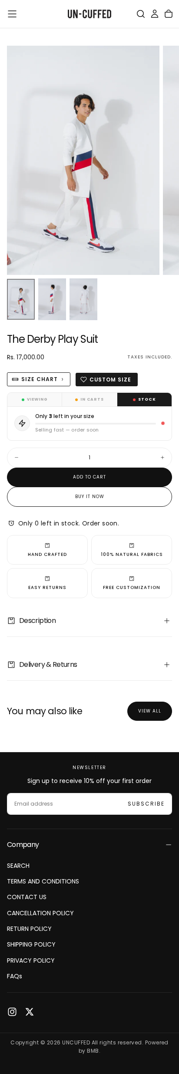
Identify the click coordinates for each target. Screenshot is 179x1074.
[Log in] (154, 14)
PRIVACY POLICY (31, 960)
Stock (147, 399)
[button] (12, 14)
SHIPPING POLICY (31, 944)
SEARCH (18, 865)
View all (149, 711)
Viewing (37, 399)
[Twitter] (29, 1012)
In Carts (92, 399)
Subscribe (146, 803)
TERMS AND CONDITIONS (43, 881)
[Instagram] (12, 1012)
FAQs (14, 976)
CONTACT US (26, 897)
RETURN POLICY (29, 928)
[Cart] (168, 14)
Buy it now (89, 496)
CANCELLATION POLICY (40, 913)
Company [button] (23, 845)
